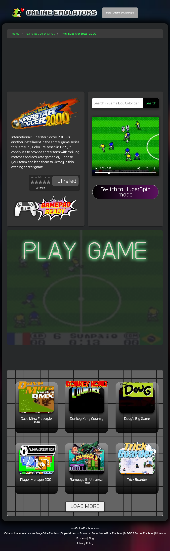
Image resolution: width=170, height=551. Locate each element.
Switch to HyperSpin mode (125, 192)
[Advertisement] (85, 63)
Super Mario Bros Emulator (107, 533)
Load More (85, 506)
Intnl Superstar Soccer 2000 (79, 33)
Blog (91, 538)
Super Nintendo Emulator (75, 533)
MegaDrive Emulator (47, 533)
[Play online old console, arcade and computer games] (49, 12)
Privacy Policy (85, 543)
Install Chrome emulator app (120, 13)
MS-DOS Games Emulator (139, 533)
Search (151, 103)
